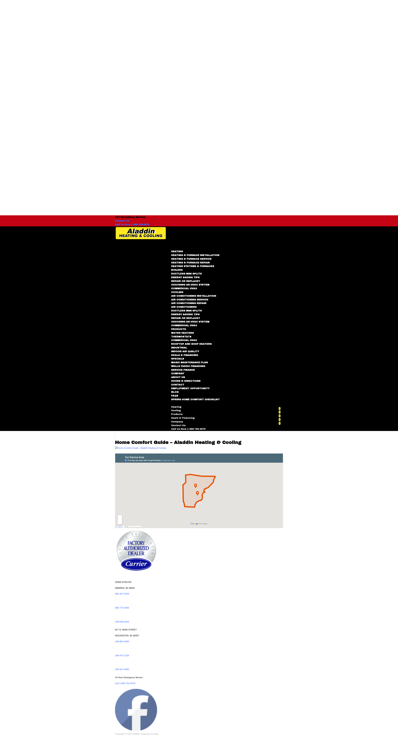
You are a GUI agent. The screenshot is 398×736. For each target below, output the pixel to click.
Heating (176, 407)
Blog (175, 392)
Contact (177, 384)
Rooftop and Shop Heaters (191, 344)
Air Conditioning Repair (188, 303)
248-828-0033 (122, 621)
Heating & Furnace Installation (195, 255)
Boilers (177, 270)
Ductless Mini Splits (186, 273)
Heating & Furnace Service (191, 259)
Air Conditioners (184, 307)
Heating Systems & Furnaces (192, 266)
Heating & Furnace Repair (190, 262)
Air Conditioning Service (189, 299)
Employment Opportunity (190, 388)
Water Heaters (182, 333)
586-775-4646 (122, 607)
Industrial (179, 347)
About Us (178, 377)
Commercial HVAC (184, 288)
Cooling (176, 410)
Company (177, 422)
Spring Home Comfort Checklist (195, 399)
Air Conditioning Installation (193, 296)
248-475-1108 (122, 655)
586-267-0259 (122, 594)
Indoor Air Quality (185, 351)
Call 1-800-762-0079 (125, 683)
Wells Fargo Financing (188, 366)
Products (177, 414)
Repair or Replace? (185, 281)
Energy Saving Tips (185, 277)
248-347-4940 (122, 669)
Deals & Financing (184, 355)
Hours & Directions (186, 381)
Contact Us (122, 221)
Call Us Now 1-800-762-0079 (132, 224)
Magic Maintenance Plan (189, 362)
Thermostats (181, 336)
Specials (177, 358)
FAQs (174, 395)
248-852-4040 (122, 641)
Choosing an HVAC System (190, 284)
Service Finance (183, 370)
